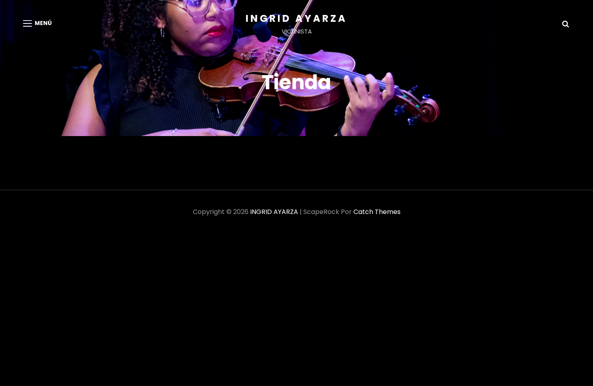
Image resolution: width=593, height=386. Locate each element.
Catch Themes (377, 211)
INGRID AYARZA (296, 18)
